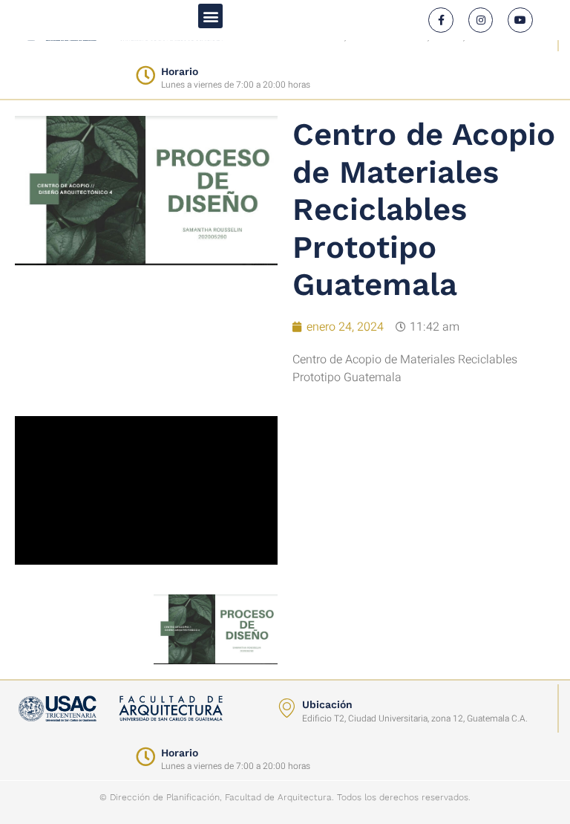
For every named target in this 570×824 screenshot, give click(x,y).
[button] (210, 16)
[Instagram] (481, 20)
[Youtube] (520, 20)
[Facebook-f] (440, 20)
